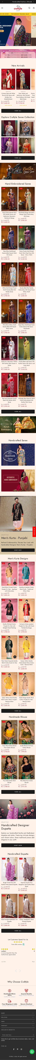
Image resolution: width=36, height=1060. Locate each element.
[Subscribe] (34, 1035)
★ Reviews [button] (34, 531)
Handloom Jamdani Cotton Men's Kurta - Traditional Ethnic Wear (26, 589)
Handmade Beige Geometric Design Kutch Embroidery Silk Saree (26, 214)
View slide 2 (13, 44)
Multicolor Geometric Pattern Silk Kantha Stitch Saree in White (9, 363)
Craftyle (15, 1056)
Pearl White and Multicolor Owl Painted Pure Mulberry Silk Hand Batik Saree (23, 96)
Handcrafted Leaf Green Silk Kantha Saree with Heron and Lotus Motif (26, 363)
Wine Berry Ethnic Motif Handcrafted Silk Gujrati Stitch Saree (9, 326)
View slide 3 (18, 44)
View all (18, 111)
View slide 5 (28, 44)
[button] (29, 8)
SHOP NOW (18, 550)
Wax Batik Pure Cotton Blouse (26, 781)
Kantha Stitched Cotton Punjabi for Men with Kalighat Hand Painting (9, 626)
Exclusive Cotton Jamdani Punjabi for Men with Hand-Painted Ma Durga (26, 626)
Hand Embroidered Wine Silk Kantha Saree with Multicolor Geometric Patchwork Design (9, 215)
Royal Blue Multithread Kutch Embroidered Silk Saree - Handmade (27, 326)
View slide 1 (8, 44)
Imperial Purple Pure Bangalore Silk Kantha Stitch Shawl (26, 884)
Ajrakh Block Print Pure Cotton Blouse (26, 746)
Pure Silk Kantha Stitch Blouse (9, 781)
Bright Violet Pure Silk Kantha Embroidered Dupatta (9, 883)
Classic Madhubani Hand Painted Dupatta (27, 920)
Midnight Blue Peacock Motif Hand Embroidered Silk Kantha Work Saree (26, 400)
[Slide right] (33, 2)
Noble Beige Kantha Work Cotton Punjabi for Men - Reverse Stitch (26, 699)
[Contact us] (32, 1051)
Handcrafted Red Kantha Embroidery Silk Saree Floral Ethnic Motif (27, 290)
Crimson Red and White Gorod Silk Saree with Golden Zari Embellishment (8, 96)
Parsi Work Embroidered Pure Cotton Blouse (9, 746)
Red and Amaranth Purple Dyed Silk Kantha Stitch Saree (9, 400)
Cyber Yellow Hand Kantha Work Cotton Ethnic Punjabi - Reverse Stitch (9, 699)
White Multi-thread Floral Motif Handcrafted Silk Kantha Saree (9, 290)
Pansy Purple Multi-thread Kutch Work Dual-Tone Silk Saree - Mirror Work (26, 253)
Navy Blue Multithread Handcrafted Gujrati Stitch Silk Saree (9, 253)
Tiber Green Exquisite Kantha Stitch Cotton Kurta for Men (9, 662)
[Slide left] (2, 2)
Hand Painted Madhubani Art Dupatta (9, 920)
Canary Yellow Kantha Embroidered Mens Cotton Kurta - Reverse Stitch (26, 663)
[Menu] (2, 8)
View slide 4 (23, 44)
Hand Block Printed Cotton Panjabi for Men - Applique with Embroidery (9, 589)
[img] (18, 942)
